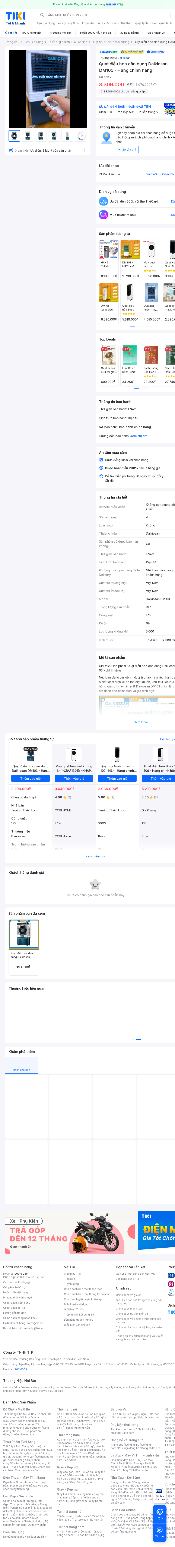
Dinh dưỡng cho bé (22, 1424)
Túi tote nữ (79, 1519)
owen (68, 1387)
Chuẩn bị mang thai (23, 1434)
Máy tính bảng (20, 1489)
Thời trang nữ (67, 1409)
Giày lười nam (65, 1494)
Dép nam (76, 1497)
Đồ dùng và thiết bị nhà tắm (136, 1492)
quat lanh (165, 23)
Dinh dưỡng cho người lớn (25, 1427)
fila (50, 1390)
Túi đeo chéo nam (78, 1531)
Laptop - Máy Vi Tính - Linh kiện (135, 1455)
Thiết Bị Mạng (131, 1466)
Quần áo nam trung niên (79, 1456)
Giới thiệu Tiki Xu (74, 1309)
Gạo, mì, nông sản (23, 1456)
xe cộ (62, 23)
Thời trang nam (68, 1435)
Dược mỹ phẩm (37, 1524)
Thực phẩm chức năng (24, 1504)
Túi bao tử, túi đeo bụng (89, 1535)
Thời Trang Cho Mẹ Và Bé (19, 1414)
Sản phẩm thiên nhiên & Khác (25, 1513)
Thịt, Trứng (22, 1446)
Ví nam (61, 1531)
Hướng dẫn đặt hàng (15, 1292)
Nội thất (128, 1489)
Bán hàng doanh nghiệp (78, 1319)
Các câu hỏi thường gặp (17, 1282)
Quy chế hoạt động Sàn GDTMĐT (136, 1273)
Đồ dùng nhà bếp (13, 1536)
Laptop (145, 1470)
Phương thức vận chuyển (18, 1297)
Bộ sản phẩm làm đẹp (25, 1523)
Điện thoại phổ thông (23, 1485)
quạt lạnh (141, 23)
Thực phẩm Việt (35, 1449)
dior (17, 1387)
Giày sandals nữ (78, 1475)
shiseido (8, 1390)
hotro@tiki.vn (35, 1323)
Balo (113, 1414)
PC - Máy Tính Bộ (128, 1470)
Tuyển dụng (71, 1283)
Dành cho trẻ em (21, 1463)
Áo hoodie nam (73, 1446)
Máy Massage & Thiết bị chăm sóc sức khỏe (27, 1509)
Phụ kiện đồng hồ (128, 1448)
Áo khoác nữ (85, 1417)
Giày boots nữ (71, 1478)
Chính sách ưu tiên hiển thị (132, 1313)
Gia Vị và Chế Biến (129, 1521)
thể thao (127, 23)
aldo (139, 1387)
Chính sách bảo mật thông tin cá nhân (87, 1294)
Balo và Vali (119, 1409)
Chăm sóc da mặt (14, 1500)
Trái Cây (8, 1446)
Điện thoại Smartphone (17, 1482)
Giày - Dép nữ (67, 1467)
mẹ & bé (74, 23)
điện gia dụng (45, 23)
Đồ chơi (41, 1414)
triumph (149, 1387)
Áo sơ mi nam (81, 1443)
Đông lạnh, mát (29, 1453)
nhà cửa (103, 23)
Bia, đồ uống (16, 1460)
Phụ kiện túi (96, 1519)
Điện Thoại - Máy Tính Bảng (24, 1477)
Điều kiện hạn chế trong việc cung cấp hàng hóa (139, 1301)
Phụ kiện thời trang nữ (124, 1429)
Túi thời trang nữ (69, 1511)
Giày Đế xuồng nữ (81, 1482)
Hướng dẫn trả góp (14, 1312)
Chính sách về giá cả (128, 1295)
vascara (8, 1387)
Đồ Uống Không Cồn (132, 1528)
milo (118, 1387)
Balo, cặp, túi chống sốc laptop (135, 1415)
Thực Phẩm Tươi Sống (19, 1441)
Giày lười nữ (89, 1478)
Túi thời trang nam (70, 1527)
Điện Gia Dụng (13, 1532)
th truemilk (46, 1387)
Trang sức (117, 1444)
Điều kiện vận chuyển (77, 1324)
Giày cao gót (65, 1472)
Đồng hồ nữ (132, 1444)
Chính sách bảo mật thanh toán (83, 1289)
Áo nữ (60, 1414)
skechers (129, 1387)
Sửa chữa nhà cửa (128, 1485)
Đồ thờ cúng (125, 1499)
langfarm (21, 1390)
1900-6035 (20, 1273)
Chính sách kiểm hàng (16, 1302)
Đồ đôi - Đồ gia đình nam (85, 1449)
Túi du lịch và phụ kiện (132, 1414)
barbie (59, 1387)
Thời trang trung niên (77, 1427)
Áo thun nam (64, 1439)
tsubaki (58, 1390)
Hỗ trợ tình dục (34, 1521)
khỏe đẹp (89, 23)
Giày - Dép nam (68, 1489)
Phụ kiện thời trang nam (133, 1431)
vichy (42, 1390)
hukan (33, 1390)
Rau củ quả (16, 1449)
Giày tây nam (84, 1494)
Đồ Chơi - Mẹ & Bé (16, 1409)
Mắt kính (144, 1429)
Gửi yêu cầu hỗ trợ (14, 1287)
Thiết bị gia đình (36, 1536)
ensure (78, 1387)
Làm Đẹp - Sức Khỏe (18, 1496)
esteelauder (30, 1387)
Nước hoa (17, 1521)
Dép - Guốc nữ (84, 1472)
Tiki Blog (69, 1278)
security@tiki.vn (34, 1328)
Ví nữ (96, 1516)
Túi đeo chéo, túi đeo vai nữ (74, 1516)
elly (111, 1387)
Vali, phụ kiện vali (148, 1417)
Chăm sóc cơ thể (21, 1507)
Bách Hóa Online (123, 1510)
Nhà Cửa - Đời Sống (125, 1477)
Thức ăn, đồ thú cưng (23, 1466)
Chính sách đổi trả (14, 1307)
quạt (153, 23)
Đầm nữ (71, 1414)
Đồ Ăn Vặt (124, 1524)
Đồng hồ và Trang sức (127, 1440)
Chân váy (83, 1420)
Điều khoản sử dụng (76, 1304)
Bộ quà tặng (128, 1531)
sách (115, 23)
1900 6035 (20, 1369)
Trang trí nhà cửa (121, 1482)
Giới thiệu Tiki (72, 1273)
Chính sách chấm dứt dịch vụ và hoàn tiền (139, 1329)
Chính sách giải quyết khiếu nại (83, 1299)
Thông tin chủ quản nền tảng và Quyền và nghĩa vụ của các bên (139, 1337)
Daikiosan (124, 57)
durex (88, 1387)
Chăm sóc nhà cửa (26, 1470)
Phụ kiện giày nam (75, 1500)
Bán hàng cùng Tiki (128, 1278)
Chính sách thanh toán (129, 1308)
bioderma (101, 1387)
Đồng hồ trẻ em (150, 1448)
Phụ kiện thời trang (125, 1424)
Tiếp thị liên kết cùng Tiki (79, 1314)
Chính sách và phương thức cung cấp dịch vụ (138, 1320)
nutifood (161, 1387)
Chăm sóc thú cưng (123, 1514)
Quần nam (80, 1439)
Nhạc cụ (139, 1499)
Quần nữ (83, 1414)
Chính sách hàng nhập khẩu (20, 1318)
